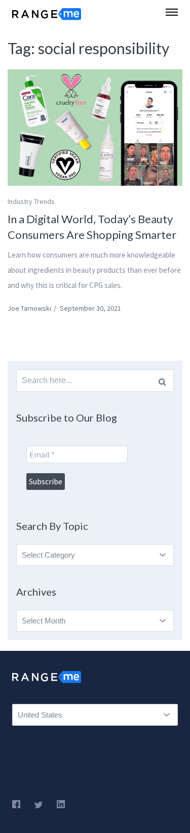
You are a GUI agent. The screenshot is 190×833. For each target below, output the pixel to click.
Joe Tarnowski (29, 308)
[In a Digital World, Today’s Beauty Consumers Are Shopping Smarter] (95, 127)
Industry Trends (31, 201)
